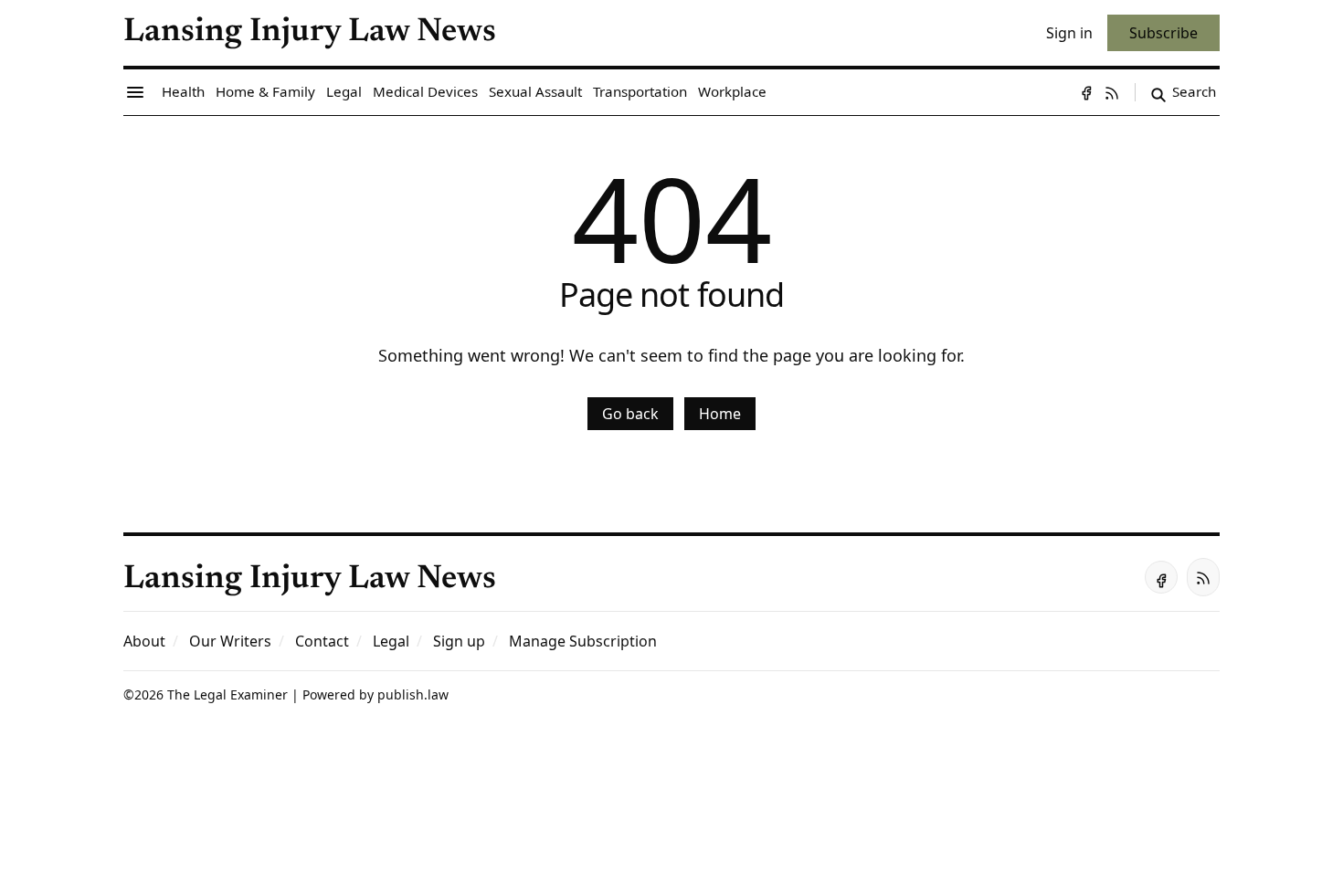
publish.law (413, 694)
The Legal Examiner (227, 694)
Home (720, 414)
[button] (459, 641)
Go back (630, 414)
